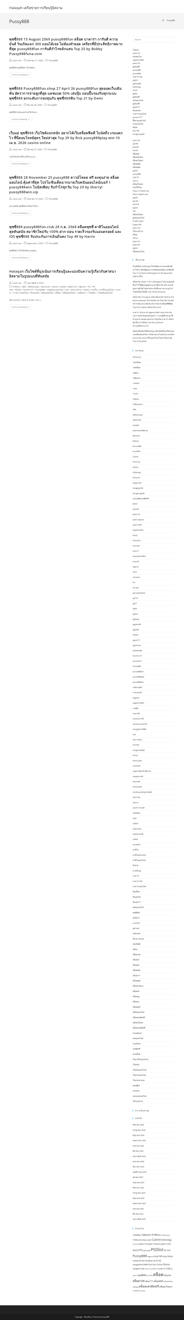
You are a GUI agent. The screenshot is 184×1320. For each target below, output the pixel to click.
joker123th (137, 524)
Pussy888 (171, 20)
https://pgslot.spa (140, 194)
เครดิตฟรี (136, 1049)
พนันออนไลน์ (47, 292)
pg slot (135, 201)
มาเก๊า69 (136, 923)
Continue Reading (22, 75)
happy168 (137, 224)
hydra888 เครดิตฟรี (141, 498)
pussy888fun (138, 671)
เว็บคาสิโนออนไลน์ (140, 1059)
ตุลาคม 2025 (138, 1177)
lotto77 (136, 551)
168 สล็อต (137, 362)
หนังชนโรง (137, 56)
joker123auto (138, 519)
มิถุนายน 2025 (138, 1198)
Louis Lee (17, 60)
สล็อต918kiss (138, 986)
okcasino (136, 577)
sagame (136, 697)
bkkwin (136, 441)
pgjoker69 (137, 624)
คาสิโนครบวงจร (139, 855)
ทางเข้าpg (137, 870)
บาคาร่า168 (137, 76)
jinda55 (136, 147)
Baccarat (45, 286)
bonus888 (137, 446)
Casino (55, 286)
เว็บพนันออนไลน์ (105, 292)
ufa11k (135, 802)
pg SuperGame (139, 593)
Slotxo (86, 289)
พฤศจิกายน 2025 (139, 1172)
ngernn (82, 286)
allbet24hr (137, 420)
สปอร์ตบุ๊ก (137, 944)
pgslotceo (137, 645)
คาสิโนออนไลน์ (107, 289)
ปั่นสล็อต (136, 891)
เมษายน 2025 (138, 1208)
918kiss (136, 50)
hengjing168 (138, 488)
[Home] (163, 20)
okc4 (135, 572)
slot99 (135, 150)
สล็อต (57, 292)
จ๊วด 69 (135, 865)
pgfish (135, 614)
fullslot (135, 467)
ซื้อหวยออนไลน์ (139, 120)
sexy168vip (167, 1256)
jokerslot (136, 244)
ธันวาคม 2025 (138, 1166)
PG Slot (136, 587)
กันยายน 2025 (138, 1182)
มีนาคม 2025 (138, 1214)
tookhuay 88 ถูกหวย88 (142, 792)
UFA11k (147, 1269)
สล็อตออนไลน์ (68, 292)
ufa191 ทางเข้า (139, 807)
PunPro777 (28, 289)
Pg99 (135, 608)
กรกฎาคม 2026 (139, 1130)
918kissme (138, 1239)
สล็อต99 (136, 991)
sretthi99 (136, 766)
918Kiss (16, 286)
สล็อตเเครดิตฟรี (139, 1028)
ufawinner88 (138, 834)
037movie (137, 357)
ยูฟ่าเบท (136, 928)
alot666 (136, 425)
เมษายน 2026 (138, 1145)
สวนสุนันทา (137, 1033)
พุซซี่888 (136, 912)
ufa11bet (136, 797)
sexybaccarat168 (55, 289)
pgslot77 (136, 107)
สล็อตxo (136, 1001)
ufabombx (137, 828)
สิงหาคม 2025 (138, 1187)
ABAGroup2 (33, 286)
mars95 (136, 561)
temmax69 (137, 786)
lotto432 (136, 546)
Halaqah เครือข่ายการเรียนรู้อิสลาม (36, 7)
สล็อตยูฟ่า (137, 1007)
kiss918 (136, 204)
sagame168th (138, 60)
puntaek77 (137, 661)
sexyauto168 (138, 718)
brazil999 (136, 451)
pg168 (135, 143)
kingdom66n (138, 530)
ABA (24, 286)
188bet (136, 373)
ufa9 (134, 818)
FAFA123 (136, 462)
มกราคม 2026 (138, 1161)
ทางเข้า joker (138, 221)
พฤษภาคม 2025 (139, 1203)
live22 (135, 90)
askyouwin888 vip (140, 430)
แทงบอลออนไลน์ (139, 1096)
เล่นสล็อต (136, 1054)
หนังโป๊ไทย (137, 187)
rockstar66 (137, 692)
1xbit (135, 388)
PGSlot (18, 289)
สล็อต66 (136, 154)
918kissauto (138, 404)
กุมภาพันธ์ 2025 (139, 1219)
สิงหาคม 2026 (138, 1124)
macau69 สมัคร (139, 556)
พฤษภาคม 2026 (139, 1140)
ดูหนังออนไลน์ (138, 217)
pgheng (136, 619)
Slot (67, 289)
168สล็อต (136, 367)
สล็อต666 (136, 970)
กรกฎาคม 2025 (139, 1193)
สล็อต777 (136, 975)
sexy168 (136, 713)
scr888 (135, 708)
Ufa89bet (136, 813)
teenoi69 (136, 781)
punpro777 (137, 117)
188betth (136, 378)
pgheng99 (137, 83)
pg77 (135, 603)
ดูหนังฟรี (136, 66)
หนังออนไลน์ (138, 100)
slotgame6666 (139, 750)
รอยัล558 (136, 933)
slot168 (136, 745)
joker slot (137, 228)
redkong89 (137, 687)
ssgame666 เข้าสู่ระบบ (142, 771)
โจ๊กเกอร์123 (138, 231)
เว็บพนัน (92, 292)
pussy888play (138, 676)
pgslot (135, 80)
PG (89, 286)
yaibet (135, 839)
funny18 (136, 477)
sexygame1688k (139, 729)
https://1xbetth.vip (141, 191)
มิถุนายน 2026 (138, 1135)
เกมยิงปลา (81, 292)
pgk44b (136, 629)
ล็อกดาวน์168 (138, 939)
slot (134, 211)
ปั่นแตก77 (137, 902)
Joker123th (166, 1244)
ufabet (135, 823)
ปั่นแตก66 (34, 292)
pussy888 (137, 70)
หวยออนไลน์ (138, 124)
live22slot (137, 540)
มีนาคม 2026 (138, 1151)
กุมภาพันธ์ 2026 (139, 1156)
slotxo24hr (137, 760)
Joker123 (72, 286)
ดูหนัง (135, 93)
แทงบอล (136, 1090)
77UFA (135, 393)
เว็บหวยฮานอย (139, 1080)
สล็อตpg (136, 996)
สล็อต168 (136, 954)
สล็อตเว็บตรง (138, 157)
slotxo (135, 180)
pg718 (135, 598)
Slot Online (76, 289)
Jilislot (63, 286)
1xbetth (136, 383)
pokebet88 (137, 650)
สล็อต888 (136, 164)
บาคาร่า (136, 177)
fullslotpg (137, 87)
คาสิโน (94, 289)
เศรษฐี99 (136, 1085)
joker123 (136, 53)
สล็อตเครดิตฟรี (139, 1017)
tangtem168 (138, 776)
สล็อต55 (136, 959)
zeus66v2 (137, 844)
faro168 (136, 130)
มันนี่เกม (136, 917)
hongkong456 (138, 134)
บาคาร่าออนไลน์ (21, 292)
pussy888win (138, 682)
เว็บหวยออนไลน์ (139, 1075)
